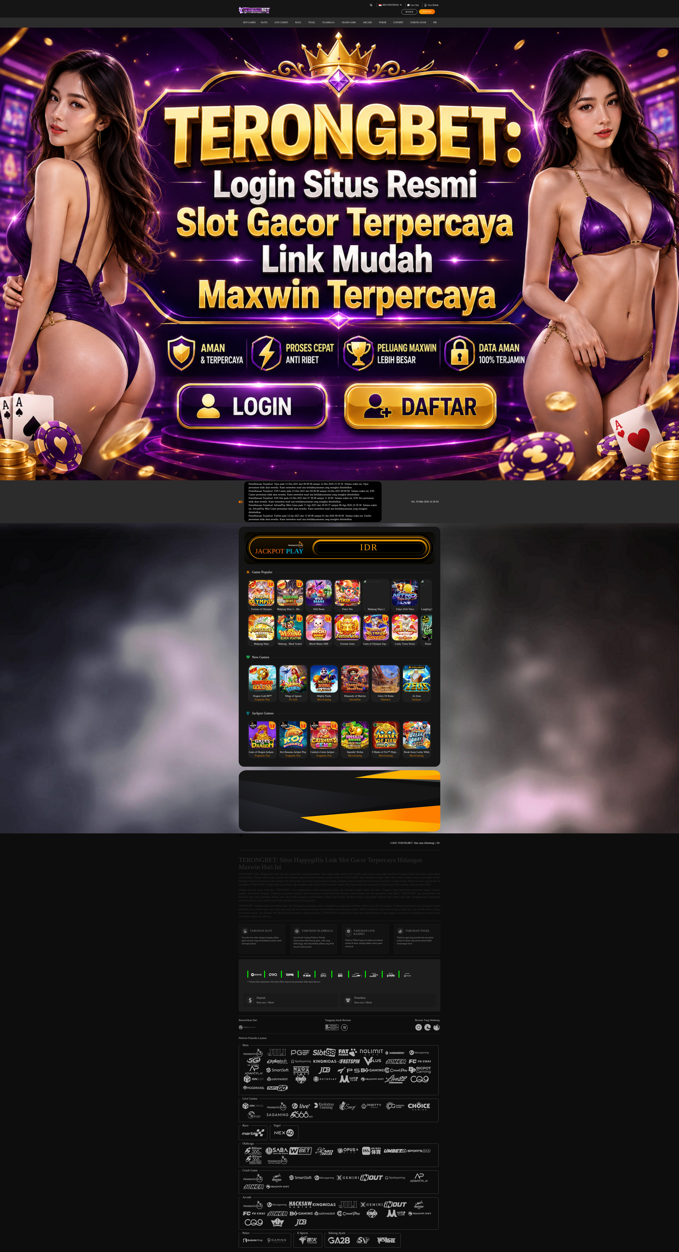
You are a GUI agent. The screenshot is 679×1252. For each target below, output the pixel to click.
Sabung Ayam (418, 22)
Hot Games (249, 22)
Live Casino (282, 22)
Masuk (409, 12)
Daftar (427, 11)
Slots (264, 22)
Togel (312, 22)
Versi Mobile (433, 5)
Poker (383, 22)
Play (294, 551)
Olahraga (328, 22)
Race (298, 22)
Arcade (367, 22)
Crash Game (349, 22)
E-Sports (398, 22)
